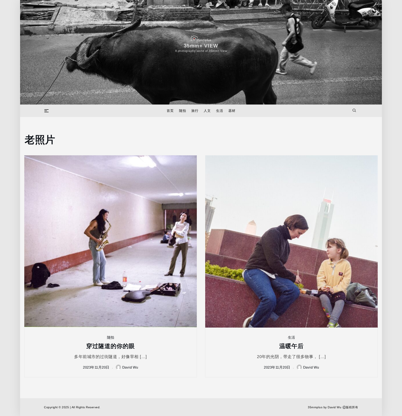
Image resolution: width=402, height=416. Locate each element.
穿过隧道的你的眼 (110, 346)
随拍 (182, 110)
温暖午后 (291, 346)
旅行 (194, 110)
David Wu (130, 367)
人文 (207, 110)
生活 (219, 110)
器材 (231, 110)
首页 (170, 110)
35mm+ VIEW (201, 45)
